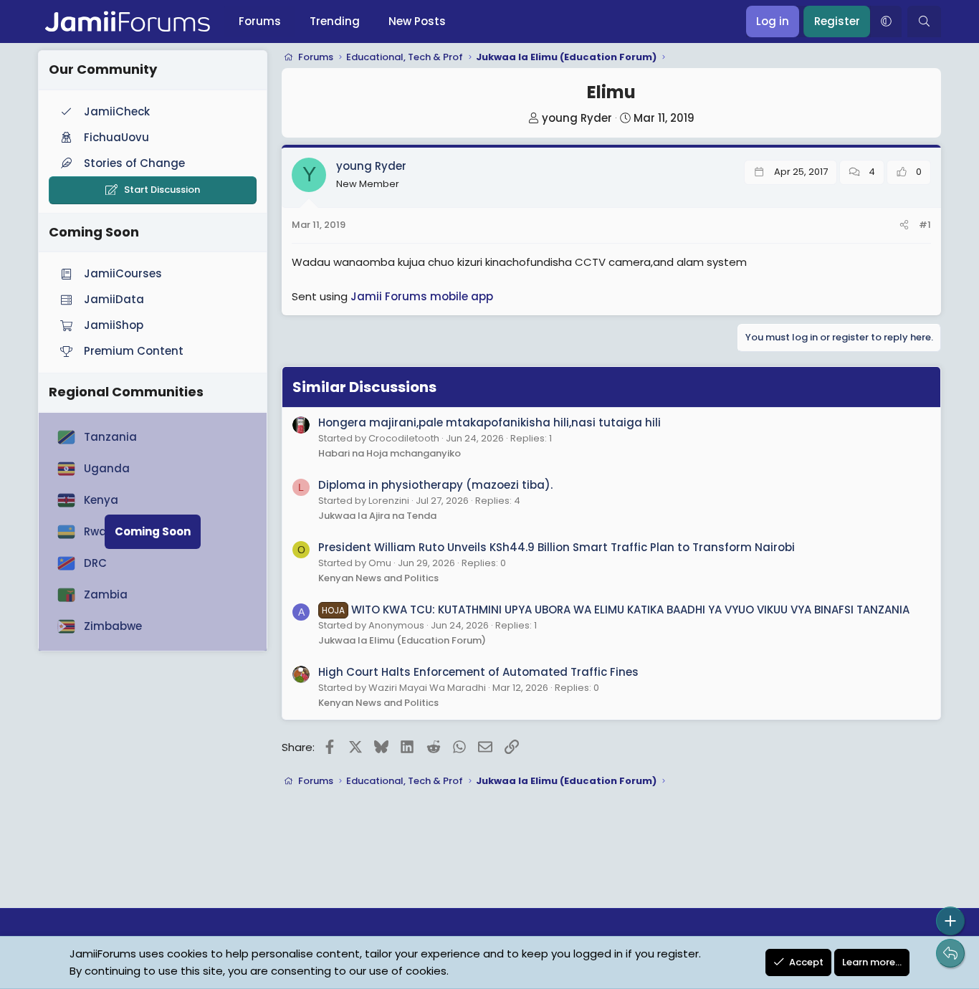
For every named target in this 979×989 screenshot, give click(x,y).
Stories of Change (134, 163)
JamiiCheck (117, 111)
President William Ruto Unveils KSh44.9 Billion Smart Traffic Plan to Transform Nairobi (556, 547)
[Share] (904, 225)
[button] (886, 21)
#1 (925, 224)
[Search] (924, 21)
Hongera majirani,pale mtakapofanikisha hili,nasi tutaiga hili (489, 422)
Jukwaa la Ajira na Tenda (377, 515)
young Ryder (577, 117)
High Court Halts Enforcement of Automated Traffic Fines (478, 671)
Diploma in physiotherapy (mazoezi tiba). (435, 484)
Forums (260, 21)
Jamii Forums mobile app (421, 296)
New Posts (417, 21)
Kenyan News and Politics (378, 578)
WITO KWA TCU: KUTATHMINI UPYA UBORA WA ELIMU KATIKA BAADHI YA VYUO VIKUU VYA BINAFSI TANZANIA (615, 609)
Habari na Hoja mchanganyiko (389, 453)
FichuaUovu (116, 137)
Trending (335, 21)
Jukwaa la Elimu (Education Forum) (402, 640)
